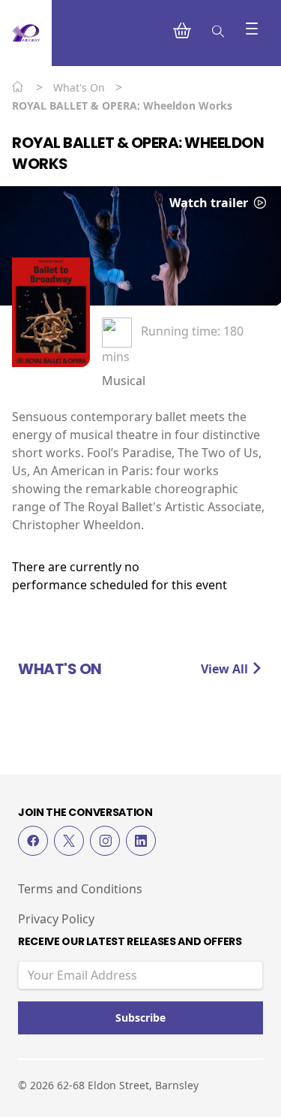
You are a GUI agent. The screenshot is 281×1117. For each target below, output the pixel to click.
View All (226, 669)
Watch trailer (210, 202)
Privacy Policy (56, 919)
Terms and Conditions (80, 889)
